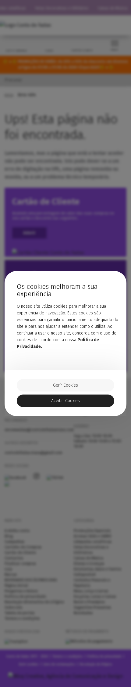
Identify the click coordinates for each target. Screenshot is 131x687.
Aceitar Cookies (65, 400)
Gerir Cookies (65, 385)
